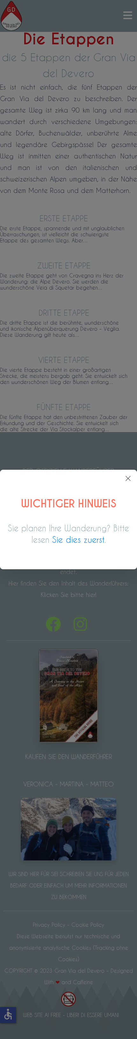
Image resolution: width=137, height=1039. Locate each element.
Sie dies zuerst (78, 539)
